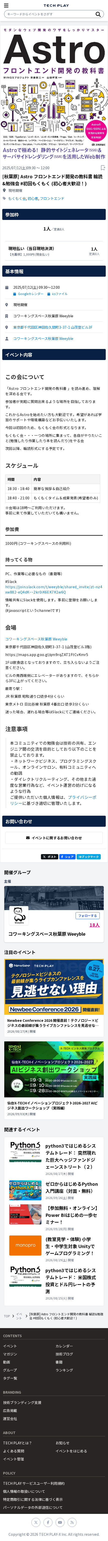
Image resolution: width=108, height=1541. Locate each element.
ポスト (52, 857)
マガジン (10, 1353)
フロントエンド (52, 198)
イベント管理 (13, 1458)
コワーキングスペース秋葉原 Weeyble (43, 338)
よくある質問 (13, 1450)
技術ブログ (64, 1353)
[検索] (98, 14)
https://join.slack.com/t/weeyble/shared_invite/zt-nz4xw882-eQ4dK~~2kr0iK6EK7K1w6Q (53, 589)
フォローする (87, 915)
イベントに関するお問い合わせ (57, 837)
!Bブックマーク (89, 857)
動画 (6, 1362)
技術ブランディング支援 (22, 1402)
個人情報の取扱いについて (24, 1491)
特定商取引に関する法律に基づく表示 (33, 1499)
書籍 (59, 1362)
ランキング (64, 1370)
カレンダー (64, 1345)
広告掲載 (10, 1410)
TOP (7, 1316)
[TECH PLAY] (56, 5)
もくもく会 (17, 198)
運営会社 (10, 1418)
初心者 (33, 198)
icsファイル (60, 294)
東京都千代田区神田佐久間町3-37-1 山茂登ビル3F (52, 327)
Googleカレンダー (30, 294)
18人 (95, 924)
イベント (19, 1316)
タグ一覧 (10, 1378)
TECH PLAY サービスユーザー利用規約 (34, 1483)
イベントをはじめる (71, 1450)
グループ (10, 1370)
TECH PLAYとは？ (17, 1442)
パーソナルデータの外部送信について (33, 1507)
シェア (69, 857)
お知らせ (63, 1442)
